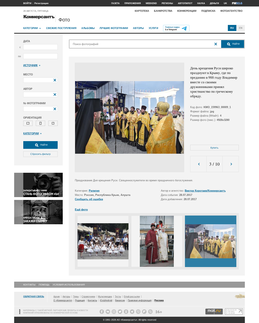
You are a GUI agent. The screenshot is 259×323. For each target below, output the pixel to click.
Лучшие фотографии (114, 28)
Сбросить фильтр (40, 154)
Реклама (159, 300)
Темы (76, 296)
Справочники (88, 296)
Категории (30, 28)
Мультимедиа (105, 296)
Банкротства (163, 11)
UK (225, 3)
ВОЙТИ (27, 3)
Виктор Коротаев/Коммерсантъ (205, 190)
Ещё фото (81, 209)
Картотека (142, 11)
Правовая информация (140, 300)
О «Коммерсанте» (62, 300)
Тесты (118, 296)
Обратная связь (33, 296)
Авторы (138, 28)
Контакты (29, 284)
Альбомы (88, 28)
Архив (56, 296)
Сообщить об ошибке (89, 199)
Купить (214, 147)
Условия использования (69, 284)
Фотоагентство (231, 11)
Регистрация (41, 3)
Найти (44, 144)
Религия (94, 190)
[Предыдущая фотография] (198, 164)
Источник (30, 65)
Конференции (186, 11)
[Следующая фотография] (231, 164)
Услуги (153, 28)
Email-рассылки (132, 296)
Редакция (80, 300)
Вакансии (120, 300)
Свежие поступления (61, 28)
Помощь (44, 284)
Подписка (208, 11)
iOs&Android (106, 300)
